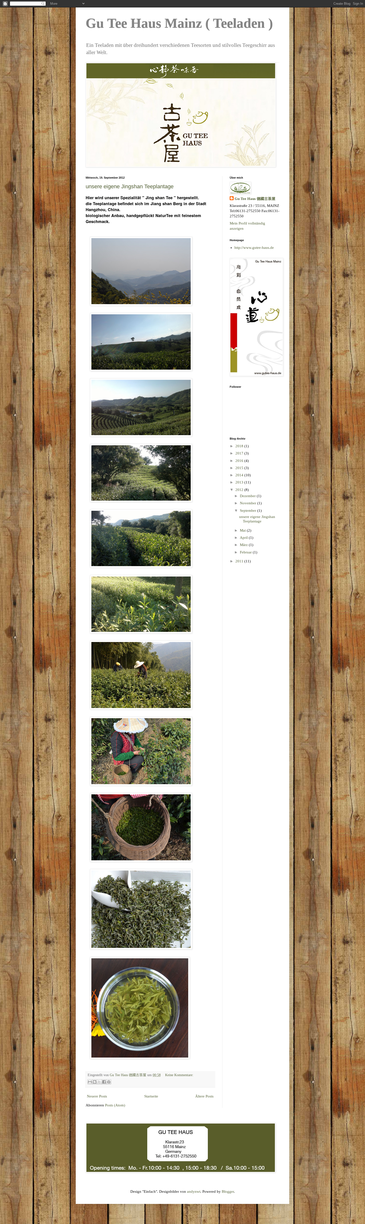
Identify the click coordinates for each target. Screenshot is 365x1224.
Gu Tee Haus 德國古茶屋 (255, 199)
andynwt (193, 1191)
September (248, 511)
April (244, 538)
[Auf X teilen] (99, 1081)
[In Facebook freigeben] (104, 1081)
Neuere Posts (97, 1096)
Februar (246, 552)
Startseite (151, 1096)
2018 (239, 446)
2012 (239, 490)
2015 (239, 468)
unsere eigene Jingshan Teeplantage (130, 186)
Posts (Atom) (115, 1105)
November (248, 503)
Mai (243, 530)
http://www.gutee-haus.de (254, 248)
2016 (239, 461)
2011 (239, 561)
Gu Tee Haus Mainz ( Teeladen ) (179, 23)
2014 (239, 475)
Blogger (228, 1191)
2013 (239, 482)
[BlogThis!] (94, 1081)
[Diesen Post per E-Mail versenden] (89, 1081)
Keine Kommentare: (179, 1075)
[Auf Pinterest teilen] (108, 1081)
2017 (239, 453)
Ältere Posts (204, 1096)
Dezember (248, 496)
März (244, 545)
